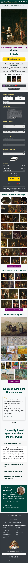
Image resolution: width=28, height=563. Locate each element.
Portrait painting (13, 5)
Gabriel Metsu (21, 5)
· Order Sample (18, 536)
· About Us (4, 537)
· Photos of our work (19, 532)
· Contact (4, 527)
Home (2, 5)
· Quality (16, 530)
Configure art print (15, 59)
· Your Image (17, 527)
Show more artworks (14, 381)
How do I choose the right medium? (13, 471)
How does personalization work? (12, 443)
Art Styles (7, 5)
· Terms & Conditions (6, 530)
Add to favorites (21, 86)
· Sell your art (17, 529)
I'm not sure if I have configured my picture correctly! (13, 477)
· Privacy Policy (5, 532)
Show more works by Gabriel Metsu (14, 309)
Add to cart (15, 179)
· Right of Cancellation (6, 534)
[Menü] (1, 1)
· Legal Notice (5, 529)
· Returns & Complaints (6, 536)
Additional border (6, 101)
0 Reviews (17, 88)
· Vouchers (17, 534)
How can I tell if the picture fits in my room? (13, 466)
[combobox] (14, 103)
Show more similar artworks (14, 266)
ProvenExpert (9, 416)
